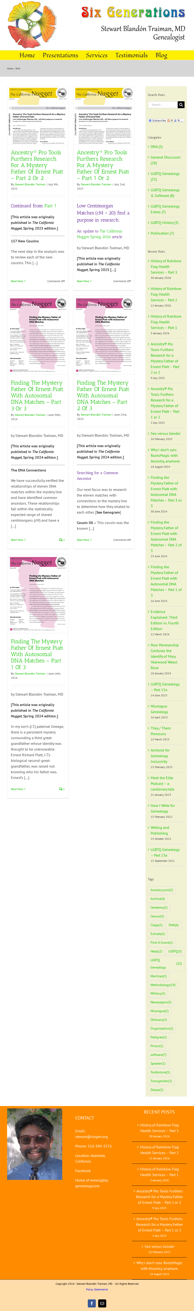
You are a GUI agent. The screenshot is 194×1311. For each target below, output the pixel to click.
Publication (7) (162, 233)
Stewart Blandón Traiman (30, 184)
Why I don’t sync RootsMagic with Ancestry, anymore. (165, 455)
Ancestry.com (161, 890)
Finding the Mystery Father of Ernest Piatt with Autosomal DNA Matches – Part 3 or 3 (37, 395)
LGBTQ (175, 951)
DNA (174, 925)
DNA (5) (157, 146)
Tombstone (160, 1072)
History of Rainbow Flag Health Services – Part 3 (166, 266)
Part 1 (50, 206)
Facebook (83, 1170)
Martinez (158, 976)
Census (157, 916)
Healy (156, 951)
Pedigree (158, 1037)
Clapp (156, 925)
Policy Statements (97, 1289)
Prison (156, 1046)
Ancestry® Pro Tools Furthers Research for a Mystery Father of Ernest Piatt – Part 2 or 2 (37, 165)
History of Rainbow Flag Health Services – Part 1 (166, 322)
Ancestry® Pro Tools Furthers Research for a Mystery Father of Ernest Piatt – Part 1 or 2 (103, 165)
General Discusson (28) (166, 160)
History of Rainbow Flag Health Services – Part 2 (166, 294)
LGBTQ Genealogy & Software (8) (165, 192)
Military (157, 993)
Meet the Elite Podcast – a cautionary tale (162, 783)
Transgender (161, 1081)
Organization (161, 1028)
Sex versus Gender (166, 433)
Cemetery (159, 907)
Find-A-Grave (161, 942)
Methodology (163, 984)
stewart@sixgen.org (91, 1136)
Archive (157, 898)
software (158, 1054)
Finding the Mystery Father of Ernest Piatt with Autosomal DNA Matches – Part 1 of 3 (37, 654)
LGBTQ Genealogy (166, 963)
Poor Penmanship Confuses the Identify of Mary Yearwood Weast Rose (165, 656)
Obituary (158, 1019)
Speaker (158, 1063)
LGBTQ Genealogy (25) (165, 176)
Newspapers (161, 1002)
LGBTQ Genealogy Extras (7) (165, 209)
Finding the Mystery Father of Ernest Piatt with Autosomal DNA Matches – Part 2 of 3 (103, 395)
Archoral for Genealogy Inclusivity (160, 756)
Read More (17, 281)
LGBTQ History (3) (164, 222)
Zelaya (156, 1089)
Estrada (157, 933)
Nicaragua (159, 1011)
